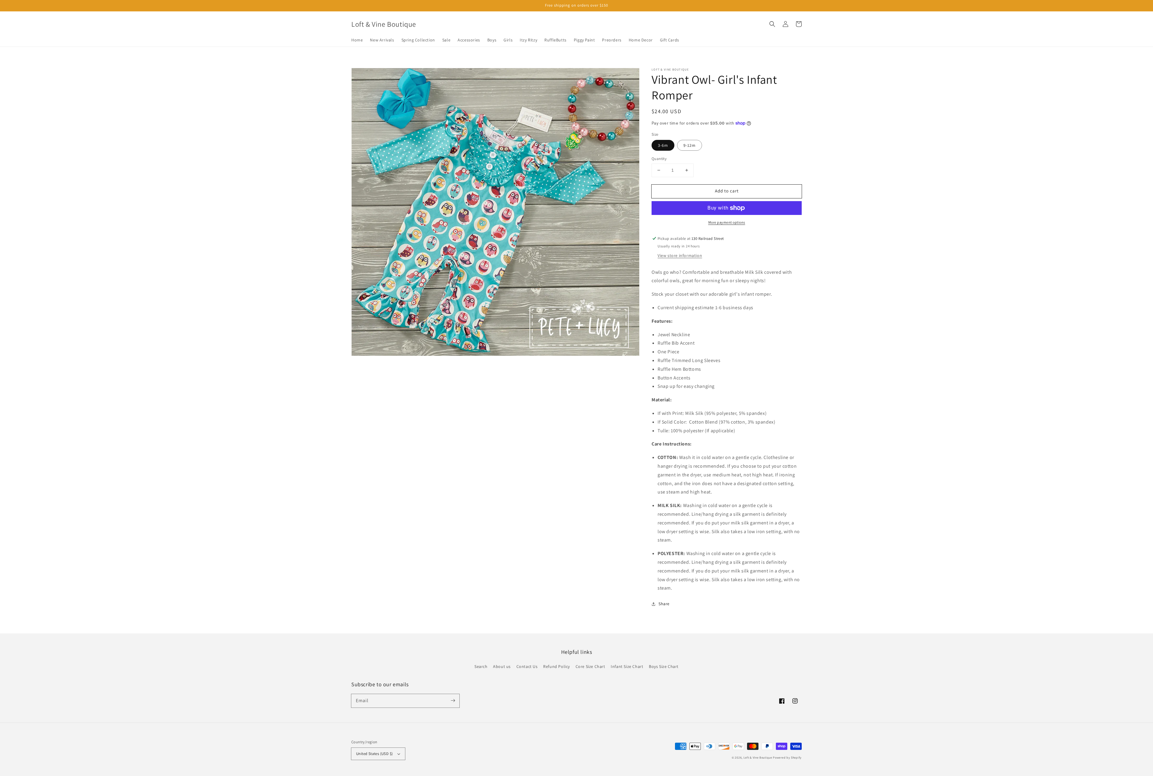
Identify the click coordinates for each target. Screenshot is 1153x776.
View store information (680, 255)
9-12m (689, 145)
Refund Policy (556, 666)
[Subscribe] (452, 700)
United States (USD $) (374, 753)
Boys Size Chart (664, 666)
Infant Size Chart (627, 666)
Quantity (659, 158)
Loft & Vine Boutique (757, 757)
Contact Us (527, 666)
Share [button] (664, 603)
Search (481, 666)
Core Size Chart (590, 666)
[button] (772, 24)
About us (502, 666)
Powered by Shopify (787, 757)
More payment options (726, 222)
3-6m (663, 145)
